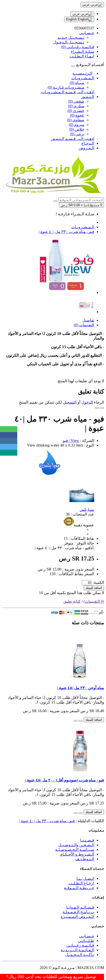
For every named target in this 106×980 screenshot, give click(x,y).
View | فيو (71, 440)
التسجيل (69, 402)
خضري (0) (76, 111)
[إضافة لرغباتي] (102, 408)
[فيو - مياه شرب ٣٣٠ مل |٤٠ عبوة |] (66, 292)
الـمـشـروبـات (82, 78)
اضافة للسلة (94, 588)
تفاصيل (88, 320)
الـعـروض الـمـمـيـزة (77, 916)
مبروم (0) (76, 124)
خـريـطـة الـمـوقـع (79, 888)
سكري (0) (76, 106)
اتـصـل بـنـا (85, 878)
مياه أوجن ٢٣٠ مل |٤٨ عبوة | (80, 688)
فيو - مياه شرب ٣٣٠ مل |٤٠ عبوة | (66, 232)
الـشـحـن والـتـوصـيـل (76, 845)
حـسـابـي (86, 936)
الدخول (87, 402)
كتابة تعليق (72, 601)
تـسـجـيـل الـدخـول (68, 42)
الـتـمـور (87, 97)
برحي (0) (77, 134)
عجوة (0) (77, 115)
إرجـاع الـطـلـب (81, 883)
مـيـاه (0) (77, 83)
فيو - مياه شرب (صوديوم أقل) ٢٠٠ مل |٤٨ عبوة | (64, 780)
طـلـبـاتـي (86, 941)
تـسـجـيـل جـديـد (70, 37)
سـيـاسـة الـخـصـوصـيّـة (74, 849)
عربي (76, 14)
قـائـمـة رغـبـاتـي (80, 945)
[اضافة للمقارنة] (97, 408)
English (72, 19)
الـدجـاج (87, 143)
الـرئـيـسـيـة (82, 73)
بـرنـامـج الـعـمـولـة (78, 912)
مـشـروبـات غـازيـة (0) (66, 87)
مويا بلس (87, 509)
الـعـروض (86, 148)
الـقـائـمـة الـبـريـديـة (77, 950)
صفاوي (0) (75, 120)
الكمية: (98, 582)
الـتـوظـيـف (84, 859)
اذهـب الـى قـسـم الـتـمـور (72, 138)
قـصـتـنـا (87, 840)
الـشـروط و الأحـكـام (77, 854)
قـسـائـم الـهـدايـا (80, 907)
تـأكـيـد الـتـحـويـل (79, 955)
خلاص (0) (76, 129)
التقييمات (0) (84, 325)
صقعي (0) (76, 101)
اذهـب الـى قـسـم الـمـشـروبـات (67, 92)
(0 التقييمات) (94, 601)
